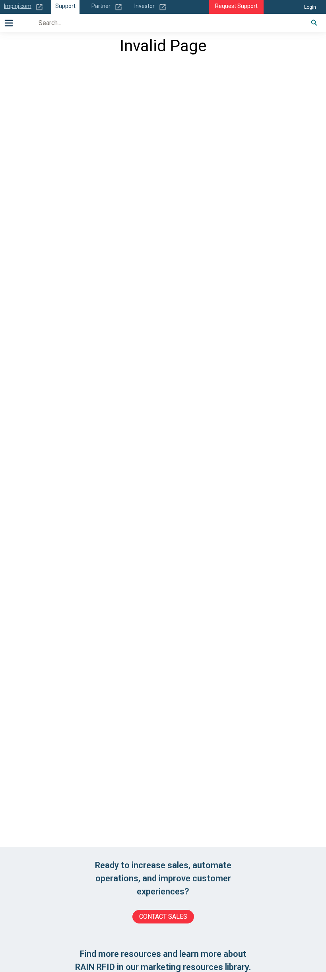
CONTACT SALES (163, 916)
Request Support (236, 6)
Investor (144, 6)
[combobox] (166, 23)
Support (65, 6)
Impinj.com (17, 6)
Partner (101, 6)
